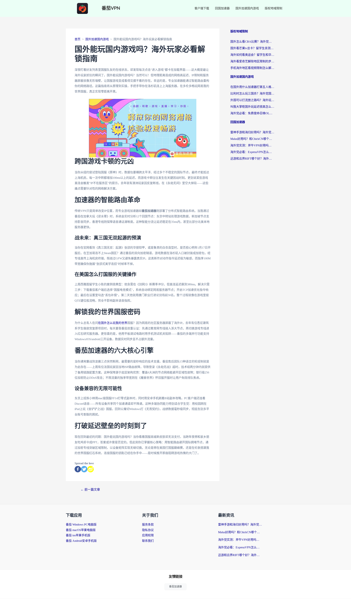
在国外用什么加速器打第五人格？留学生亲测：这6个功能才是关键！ (252, 86)
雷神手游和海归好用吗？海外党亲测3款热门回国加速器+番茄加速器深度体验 (252, 132)
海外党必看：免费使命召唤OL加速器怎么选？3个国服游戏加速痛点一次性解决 (252, 113)
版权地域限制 (273, 8)
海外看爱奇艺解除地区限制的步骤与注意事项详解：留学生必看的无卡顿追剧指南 (252, 61)
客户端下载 (202, 8)
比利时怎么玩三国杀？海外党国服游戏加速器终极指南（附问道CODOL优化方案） (252, 93)
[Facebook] (78, 469)
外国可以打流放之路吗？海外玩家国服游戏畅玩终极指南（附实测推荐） (252, 100)
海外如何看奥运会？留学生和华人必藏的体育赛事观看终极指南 (252, 54)
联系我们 (148, 540)
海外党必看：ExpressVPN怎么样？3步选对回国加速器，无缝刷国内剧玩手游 (252, 152)
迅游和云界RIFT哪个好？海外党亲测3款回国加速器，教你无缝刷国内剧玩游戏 (252, 158)
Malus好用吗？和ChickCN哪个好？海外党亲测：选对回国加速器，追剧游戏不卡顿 (252, 138)
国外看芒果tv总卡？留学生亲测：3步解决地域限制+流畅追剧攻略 (252, 48)
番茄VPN (111, 8)
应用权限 (148, 535)
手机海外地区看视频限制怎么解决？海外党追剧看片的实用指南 (252, 67)
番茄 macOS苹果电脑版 (81, 530)
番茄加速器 (175, 586)
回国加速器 (222, 8)
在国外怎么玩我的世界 (112, 322)
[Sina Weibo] (90, 469)
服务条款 (148, 524)
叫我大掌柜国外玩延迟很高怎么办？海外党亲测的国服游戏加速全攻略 (252, 106)
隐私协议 (148, 530)
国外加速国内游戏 (247, 8)
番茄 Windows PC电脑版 (81, 524)
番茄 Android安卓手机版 (81, 540)
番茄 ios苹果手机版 (78, 535)
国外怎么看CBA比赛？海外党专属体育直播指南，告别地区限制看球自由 (252, 41)
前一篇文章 (90, 489)
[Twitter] (84, 469)
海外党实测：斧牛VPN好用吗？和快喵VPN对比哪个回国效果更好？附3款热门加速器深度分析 (252, 145)
